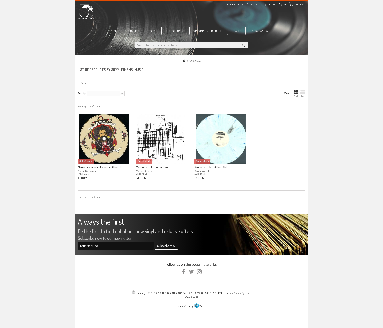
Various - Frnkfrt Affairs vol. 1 (153, 167)
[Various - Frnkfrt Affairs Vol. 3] (220, 139)
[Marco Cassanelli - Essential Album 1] (104, 139)
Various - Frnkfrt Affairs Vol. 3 (211, 167)
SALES (237, 30)
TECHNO (152, 30)
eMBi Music (84, 174)
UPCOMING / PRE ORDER (208, 30)
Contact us (251, 4)
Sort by (82, 93)
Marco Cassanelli (87, 171)
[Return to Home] (184, 60)
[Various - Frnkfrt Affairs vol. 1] (162, 139)
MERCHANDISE (260, 30)
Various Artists (144, 171)
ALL (116, 30)
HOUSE (132, 30)
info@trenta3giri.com (240, 293)
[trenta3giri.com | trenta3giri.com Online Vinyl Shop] (114, 12)
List (302, 96)
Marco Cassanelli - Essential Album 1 (99, 167)
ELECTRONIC (175, 30)
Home (228, 4)
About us (238, 4)
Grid (296, 96)
